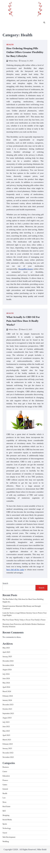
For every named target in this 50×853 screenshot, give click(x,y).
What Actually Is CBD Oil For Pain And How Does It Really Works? (23, 321)
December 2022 (8, 753)
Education (6, 776)
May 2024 (6, 683)
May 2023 (6, 731)
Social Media (7, 820)
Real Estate (6, 806)
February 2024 (8, 696)
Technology (7, 828)
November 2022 (8, 757)
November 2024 (8, 665)
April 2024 (6, 687)
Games (5, 785)
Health (9, 44)
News (4, 802)
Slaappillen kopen (25, 269)
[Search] (44, 23)
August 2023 (7, 718)
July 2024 (6, 674)
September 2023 (8, 713)
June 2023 (6, 726)
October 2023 (7, 709)
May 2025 (6, 648)
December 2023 (8, 705)
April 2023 (6, 735)
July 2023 (6, 722)
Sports (5, 824)
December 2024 (8, 661)
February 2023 (8, 744)
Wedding (6, 841)
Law (4, 798)
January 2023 (7, 748)
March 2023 (7, 740)
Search (5, 583)
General (5, 789)
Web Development (9, 837)
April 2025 (6, 652)
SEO (4, 811)
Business (6, 767)
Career (5, 771)
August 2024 (7, 670)
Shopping (6, 815)
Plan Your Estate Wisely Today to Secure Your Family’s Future (24, 620)
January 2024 (7, 700)
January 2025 (7, 657)
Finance (5, 780)
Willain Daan (13, 61)
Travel (5, 833)
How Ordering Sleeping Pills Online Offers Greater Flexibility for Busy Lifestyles (24, 52)
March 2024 (7, 691)
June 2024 (6, 678)
